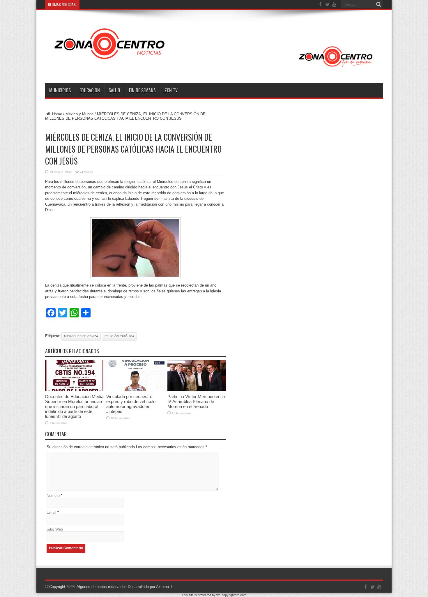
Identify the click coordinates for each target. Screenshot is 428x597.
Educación (89, 90)
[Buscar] (378, 4)
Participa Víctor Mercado (101, 4)
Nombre (53, 495)
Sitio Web (55, 529)
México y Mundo (79, 114)
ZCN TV (171, 90)
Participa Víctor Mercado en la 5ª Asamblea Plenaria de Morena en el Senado (196, 401)
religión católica (119, 336)
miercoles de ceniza (81, 336)
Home (56, 114)
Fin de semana (142, 90)
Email (51, 512)
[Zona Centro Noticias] (214, 68)
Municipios (60, 90)
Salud (114, 90)
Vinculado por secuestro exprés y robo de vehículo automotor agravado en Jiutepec (130, 404)
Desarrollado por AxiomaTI (150, 586)
